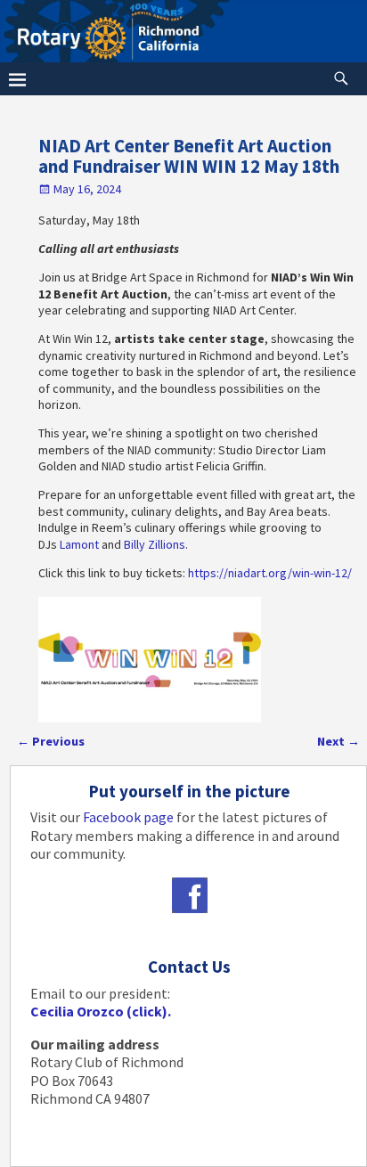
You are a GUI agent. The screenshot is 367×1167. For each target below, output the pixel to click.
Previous (51, 741)
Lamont (81, 544)
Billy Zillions (154, 544)
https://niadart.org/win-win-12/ (270, 573)
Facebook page (128, 817)
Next (338, 741)
